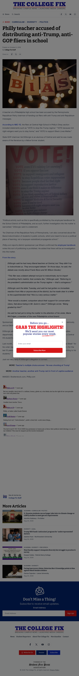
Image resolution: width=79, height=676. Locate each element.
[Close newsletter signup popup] (62, 322)
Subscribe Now (39, 350)
